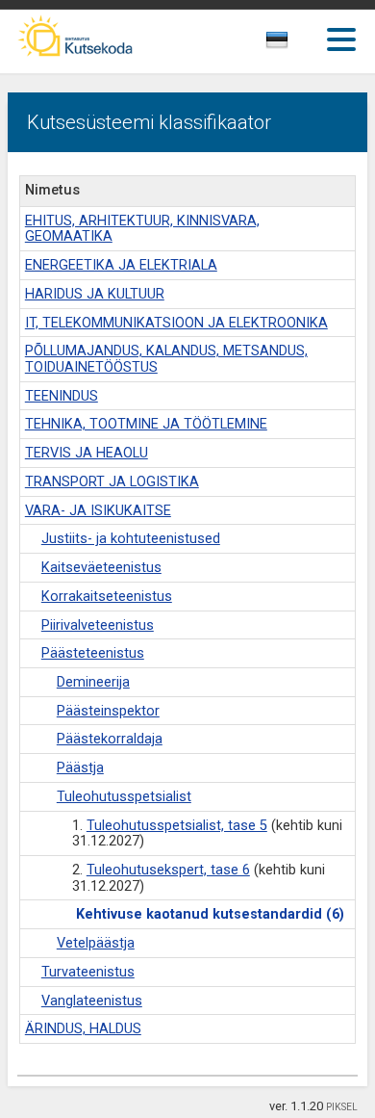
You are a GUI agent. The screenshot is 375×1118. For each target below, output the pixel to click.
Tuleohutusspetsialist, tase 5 (177, 826)
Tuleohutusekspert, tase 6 (168, 870)
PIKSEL (342, 1107)
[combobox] (298, 45)
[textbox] (294, 43)
